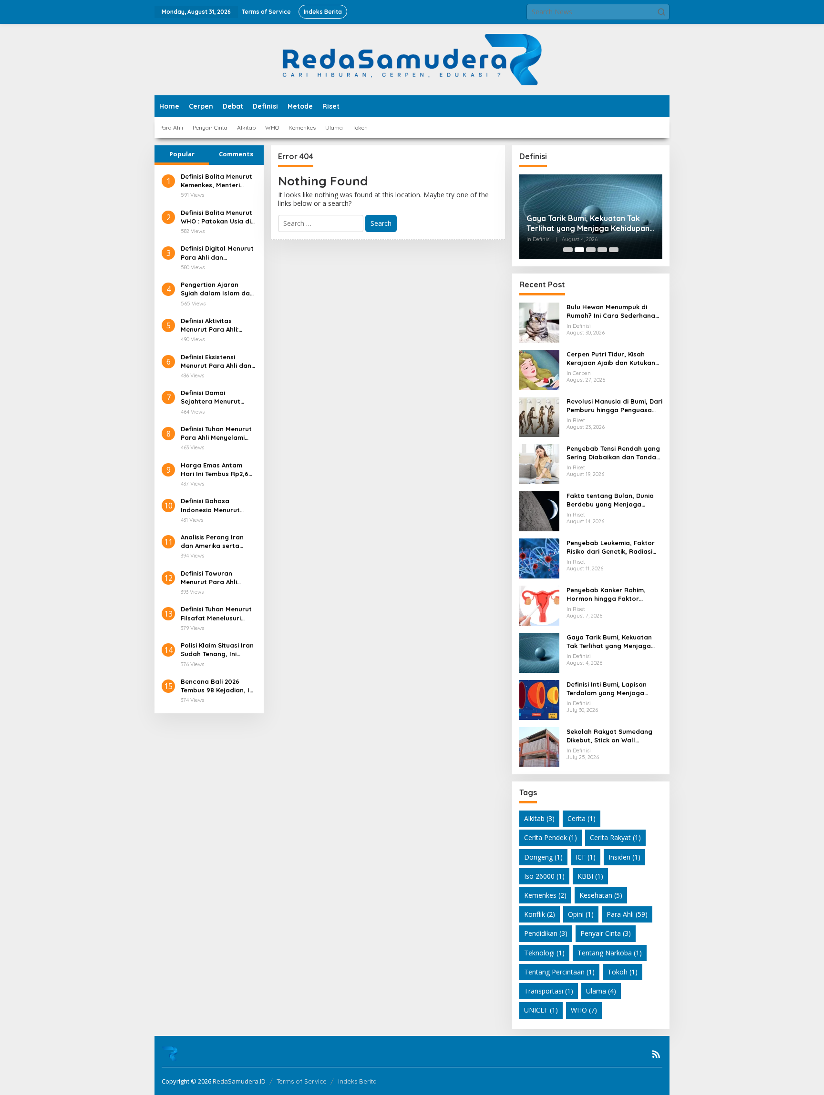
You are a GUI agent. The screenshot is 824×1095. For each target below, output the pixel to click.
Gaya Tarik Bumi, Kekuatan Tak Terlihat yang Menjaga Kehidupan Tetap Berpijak (587, 223)
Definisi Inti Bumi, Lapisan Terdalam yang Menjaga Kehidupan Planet (606, 688)
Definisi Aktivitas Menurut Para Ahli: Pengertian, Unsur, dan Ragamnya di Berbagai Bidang (218, 325)
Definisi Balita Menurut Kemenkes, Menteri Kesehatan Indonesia (216, 180)
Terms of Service (302, 1081)
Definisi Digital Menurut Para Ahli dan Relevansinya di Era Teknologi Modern (217, 252)
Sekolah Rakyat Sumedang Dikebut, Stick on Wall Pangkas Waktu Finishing (609, 736)
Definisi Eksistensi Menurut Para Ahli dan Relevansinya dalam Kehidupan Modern (216, 361)
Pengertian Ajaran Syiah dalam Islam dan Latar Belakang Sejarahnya (217, 289)
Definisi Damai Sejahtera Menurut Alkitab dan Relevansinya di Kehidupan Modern (210, 397)
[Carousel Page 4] (602, 249)
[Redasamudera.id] (412, 58)
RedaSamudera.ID (239, 1081)
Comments (236, 154)
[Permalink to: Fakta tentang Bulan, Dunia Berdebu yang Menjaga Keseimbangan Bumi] (539, 510)
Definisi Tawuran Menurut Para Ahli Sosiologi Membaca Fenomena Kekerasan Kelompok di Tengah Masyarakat (215, 577)
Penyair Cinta (605, 933)
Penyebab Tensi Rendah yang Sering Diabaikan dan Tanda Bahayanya (613, 453)
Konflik (539, 914)
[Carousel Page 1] (568, 249)
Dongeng (543, 857)
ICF (586, 857)
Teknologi (544, 952)
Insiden (624, 857)
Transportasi (548, 990)
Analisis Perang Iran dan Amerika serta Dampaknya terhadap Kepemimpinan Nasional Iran (216, 541)
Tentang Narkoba (609, 952)
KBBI (590, 876)
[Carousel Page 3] (591, 249)
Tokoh (623, 971)
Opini (581, 914)
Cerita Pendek (550, 837)
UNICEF (541, 1009)
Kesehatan (600, 895)
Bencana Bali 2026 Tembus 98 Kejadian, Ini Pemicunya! (218, 686)
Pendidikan (545, 933)
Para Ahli (627, 914)
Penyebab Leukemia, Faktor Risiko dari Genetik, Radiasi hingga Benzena (610, 547)
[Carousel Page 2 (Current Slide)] (579, 249)
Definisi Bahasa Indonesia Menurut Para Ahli (210, 505)
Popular (182, 154)
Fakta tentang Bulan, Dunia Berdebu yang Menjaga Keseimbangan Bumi (610, 500)
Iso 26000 (544, 876)
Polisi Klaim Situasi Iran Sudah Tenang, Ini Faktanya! (217, 649)
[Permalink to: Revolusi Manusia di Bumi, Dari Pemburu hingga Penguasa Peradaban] (539, 416)
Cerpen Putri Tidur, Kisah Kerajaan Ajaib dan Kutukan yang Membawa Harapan (610, 358)
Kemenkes (545, 895)
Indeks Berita (357, 1081)
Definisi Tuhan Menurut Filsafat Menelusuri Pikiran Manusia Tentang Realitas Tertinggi (216, 613)
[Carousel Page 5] (613, 249)
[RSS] (656, 1054)
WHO (584, 1009)
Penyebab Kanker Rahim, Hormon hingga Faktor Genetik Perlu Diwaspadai (606, 594)
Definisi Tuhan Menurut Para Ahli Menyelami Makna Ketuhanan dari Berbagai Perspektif (217, 433)
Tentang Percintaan (559, 971)
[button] (661, 12)
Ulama (601, 990)
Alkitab (539, 818)
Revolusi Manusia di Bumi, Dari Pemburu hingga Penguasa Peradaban (614, 405)
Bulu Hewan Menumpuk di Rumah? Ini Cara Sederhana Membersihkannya (610, 311)
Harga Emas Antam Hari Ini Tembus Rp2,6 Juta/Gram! (214, 469)
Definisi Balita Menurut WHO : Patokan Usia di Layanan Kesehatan (216, 217)
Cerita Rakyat (615, 837)
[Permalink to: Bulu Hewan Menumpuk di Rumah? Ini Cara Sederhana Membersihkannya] (539, 321)
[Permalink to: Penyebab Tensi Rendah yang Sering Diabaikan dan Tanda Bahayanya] (539, 463)
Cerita (581, 818)
